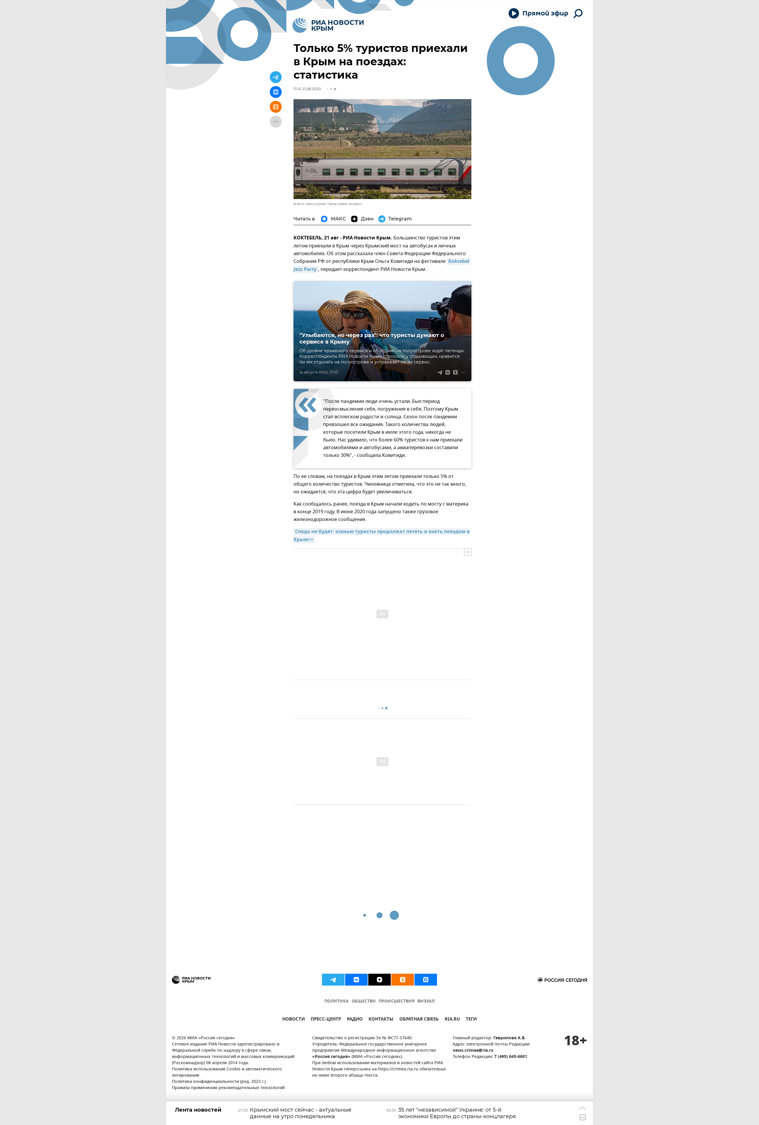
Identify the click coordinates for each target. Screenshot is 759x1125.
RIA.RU (452, 1019)
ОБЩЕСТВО (364, 1001)
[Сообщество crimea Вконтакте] (356, 980)
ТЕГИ (471, 1019)
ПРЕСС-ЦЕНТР (326, 1019)
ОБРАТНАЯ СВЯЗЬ (419, 1019)
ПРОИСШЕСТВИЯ (396, 1001)
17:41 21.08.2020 (307, 89)
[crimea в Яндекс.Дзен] (379, 980)
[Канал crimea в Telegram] (333, 980)
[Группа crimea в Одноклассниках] (402, 980)
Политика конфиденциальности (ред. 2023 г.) (219, 1081)
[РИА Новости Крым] (328, 25)
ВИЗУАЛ (426, 1001)
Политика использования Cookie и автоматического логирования (227, 1072)
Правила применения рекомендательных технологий (228, 1088)
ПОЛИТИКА (336, 1001)
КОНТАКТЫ (381, 1019)
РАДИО (355, 1019)
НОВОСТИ (293, 1019)
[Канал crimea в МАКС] (425, 980)
